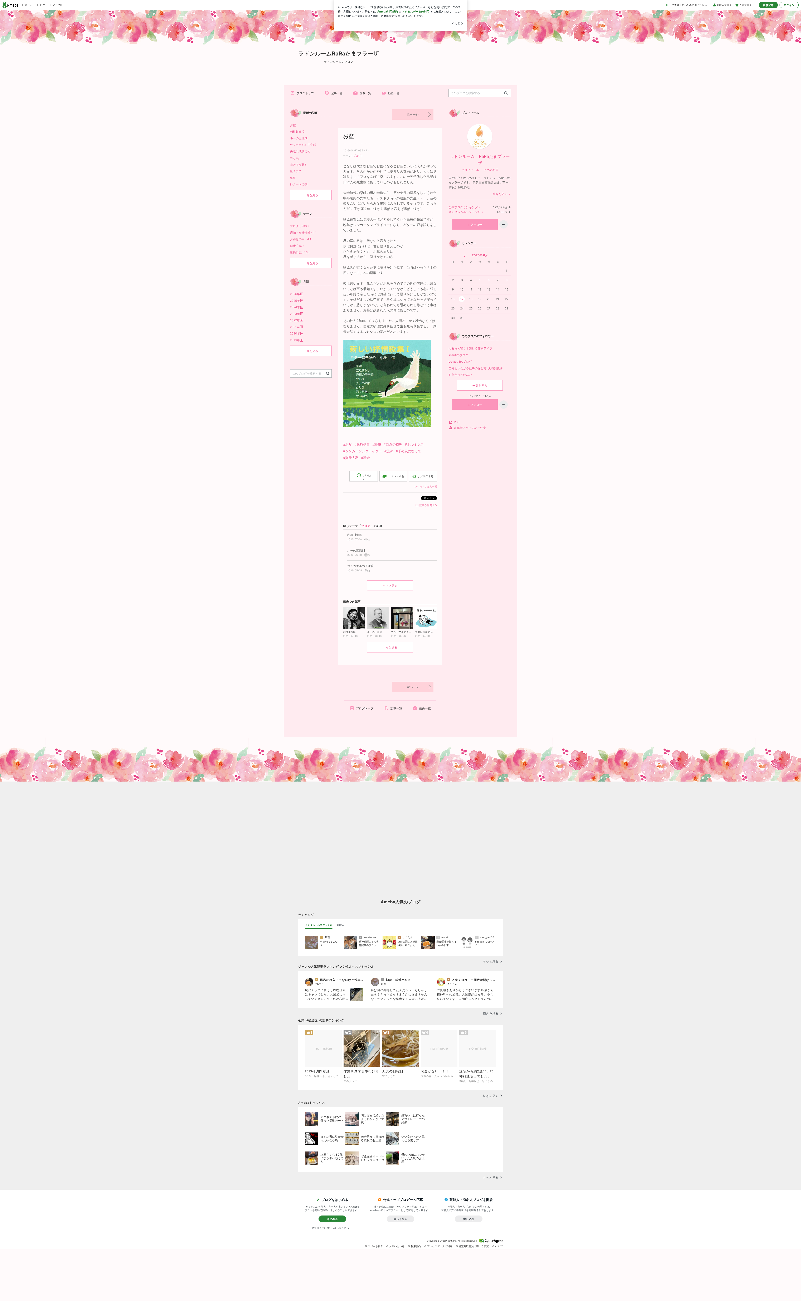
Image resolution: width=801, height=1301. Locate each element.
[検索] (506, 93)
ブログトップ (305, 93)
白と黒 (294, 158)
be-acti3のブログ (460, 361)
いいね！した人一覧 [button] (425, 486)
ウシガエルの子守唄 (303, 145)
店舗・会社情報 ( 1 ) (303, 232)
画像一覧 (365, 93)
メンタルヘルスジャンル (464, 212)
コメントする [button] (396, 476)
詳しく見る (400, 1219)
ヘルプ (499, 1246)
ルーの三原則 (298, 138)
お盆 (348, 136)
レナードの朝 (298, 184)
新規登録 (768, 5)
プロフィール (470, 170)
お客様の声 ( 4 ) (300, 239)
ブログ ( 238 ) (299, 226)
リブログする (425, 476)
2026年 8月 (480, 255)
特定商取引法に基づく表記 (474, 1246)
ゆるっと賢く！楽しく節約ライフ (470, 348)
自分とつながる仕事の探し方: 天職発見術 (475, 368)
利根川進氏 (297, 131)
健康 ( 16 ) (297, 246)
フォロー (476, 224)
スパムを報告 (375, 1246)
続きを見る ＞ (502, 194)
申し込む (468, 1219)
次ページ (413, 114)
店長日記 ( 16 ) (300, 252)
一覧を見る (479, 385)
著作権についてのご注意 (470, 428)
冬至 (293, 178)
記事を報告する (428, 505)
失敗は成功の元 (300, 151)
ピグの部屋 (491, 170)
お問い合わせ (396, 1246)
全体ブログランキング (463, 207)
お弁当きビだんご (463, 374)
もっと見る (390, 585)
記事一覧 (337, 93)
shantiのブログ (458, 355)
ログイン (789, 5)
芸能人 (340, 924)
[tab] (318, 925)
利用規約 (416, 1246)
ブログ (357, 155)
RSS (457, 422)
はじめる (332, 1219)
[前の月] (464, 255)
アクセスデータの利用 (439, 1246)
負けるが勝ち (298, 164)
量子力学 (296, 171)
